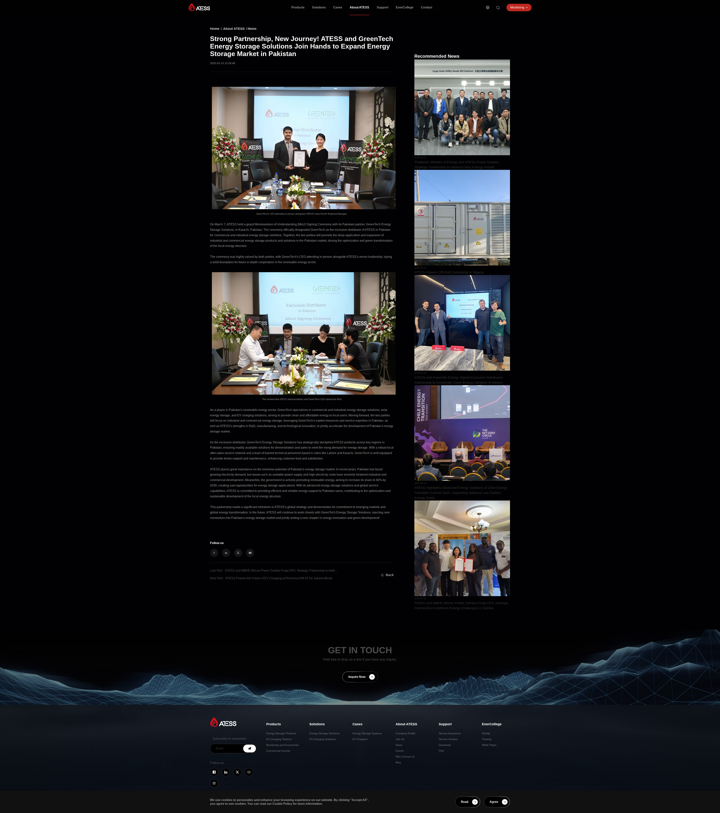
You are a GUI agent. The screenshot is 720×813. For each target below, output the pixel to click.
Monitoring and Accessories (282, 744)
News (252, 29)
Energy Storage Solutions (324, 733)
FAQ (441, 750)
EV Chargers (360, 739)
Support (382, 7)
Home (214, 29)
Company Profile (405, 733)
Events (400, 750)
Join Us (400, 739)
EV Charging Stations (279, 739)
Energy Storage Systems (367, 733)
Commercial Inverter (278, 750)
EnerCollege (404, 7)
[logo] (199, 7)
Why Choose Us (405, 756)
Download (445, 744)
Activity (486, 733)
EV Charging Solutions (322, 739)
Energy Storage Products (281, 733)
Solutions (319, 7)
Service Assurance (450, 733)
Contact (426, 7)
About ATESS (359, 7)
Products (297, 7)
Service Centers (448, 739)
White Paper (489, 744)
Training (486, 739)
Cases (337, 7)
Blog (398, 762)
